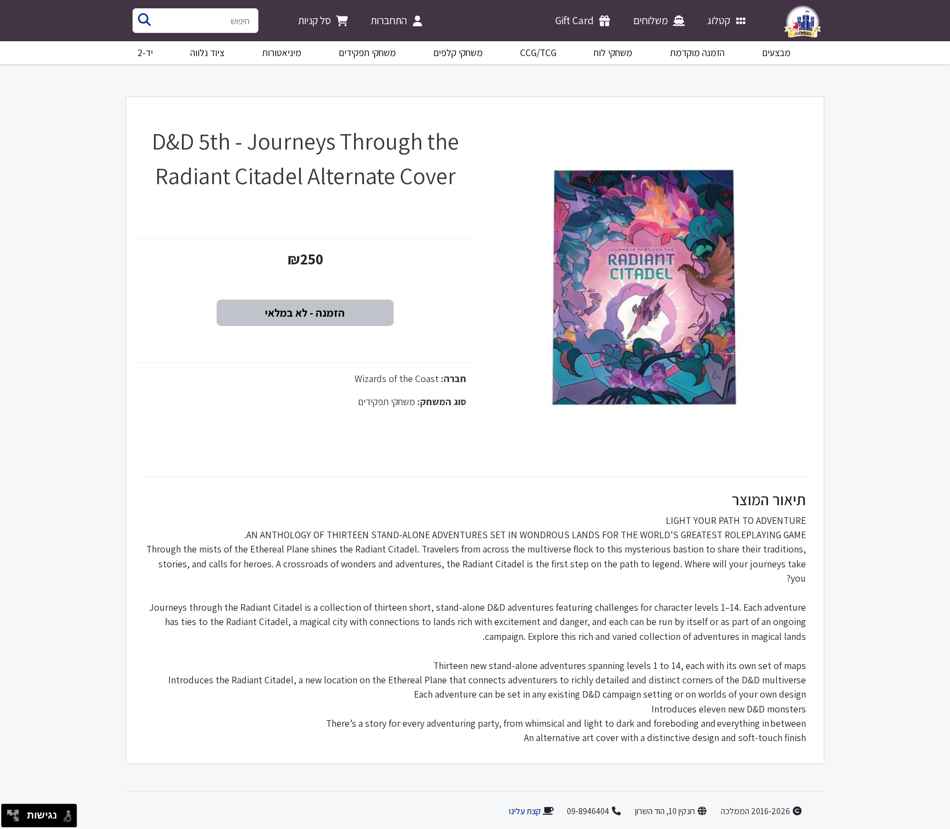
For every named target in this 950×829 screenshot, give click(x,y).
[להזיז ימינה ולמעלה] (16, 813)
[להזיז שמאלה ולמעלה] (10, 813)
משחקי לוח (613, 52)
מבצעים (776, 52)
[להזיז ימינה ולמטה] (16, 819)
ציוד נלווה (207, 52)
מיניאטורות (281, 52)
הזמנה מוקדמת (697, 52)
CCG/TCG (538, 52)
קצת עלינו (525, 811)
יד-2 (145, 52)
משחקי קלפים (458, 52)
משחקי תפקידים (367, 52)
